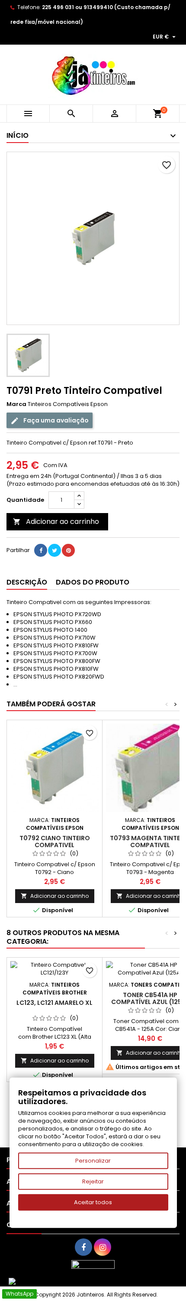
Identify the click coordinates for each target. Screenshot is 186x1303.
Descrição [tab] (26, 582)
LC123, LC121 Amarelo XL (54, 1002)
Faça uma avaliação (55, 420)
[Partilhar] (40, 550)
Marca (16, 404)
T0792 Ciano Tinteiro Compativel (54, 841)
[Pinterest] (68, 550)
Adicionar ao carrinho (56, 521)
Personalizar (93, 1161)
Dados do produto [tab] (92, 582)
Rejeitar (93, 1181)
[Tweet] (54, 550)
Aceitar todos (93, 1202)
